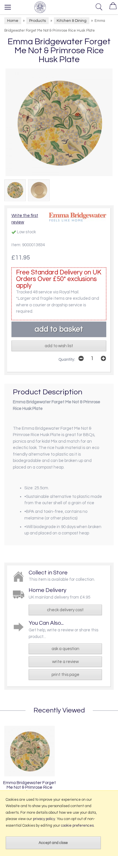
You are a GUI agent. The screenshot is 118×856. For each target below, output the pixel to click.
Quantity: (66, 360)
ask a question (65, 649)
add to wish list (59, 346)
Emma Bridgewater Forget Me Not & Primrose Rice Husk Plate (29, 787)
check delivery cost (65, 610)
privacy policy (44, 819)
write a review (65, 662)
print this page (65, 674)
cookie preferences (77, 825)
